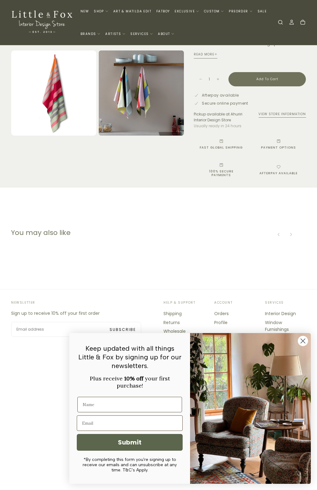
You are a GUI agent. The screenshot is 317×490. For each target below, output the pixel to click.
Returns (171, 322)
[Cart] (303, 22)
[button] (280, 22)
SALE (262, 11)
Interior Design (280, 313)
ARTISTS (113, 34)
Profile (221, 322)
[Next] (291, 234)
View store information (282, 114)
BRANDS (88, 34)
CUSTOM (211, 11)
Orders (221, 313)
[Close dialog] (302, 341)
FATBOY (163, 11)
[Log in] (292, 22)
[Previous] (278, 234)
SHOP (99, 11)
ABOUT (164, 34)
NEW (84, 11)
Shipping (172, 313)
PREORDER (238, 11)
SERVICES (139, 34)
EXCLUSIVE (185, 11)
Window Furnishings (277, 325)
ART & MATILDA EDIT (132, 11)
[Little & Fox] (42, 390)
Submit (129, 442)
